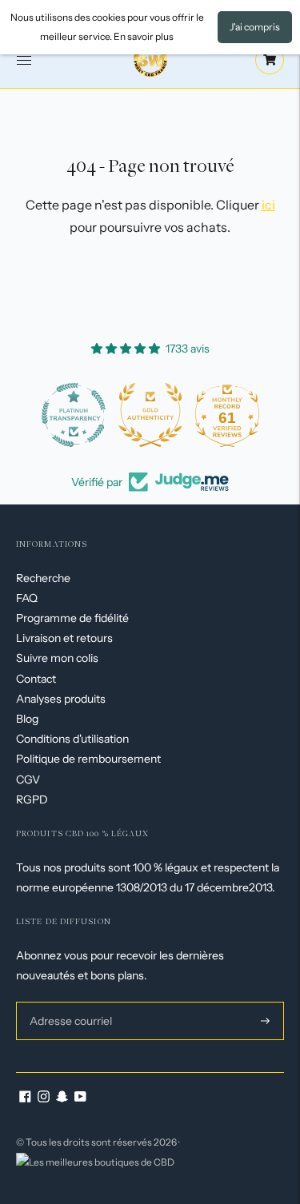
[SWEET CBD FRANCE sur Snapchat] (62, 1098)
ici (268, 205)
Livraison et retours (64, 638)
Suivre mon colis (57, 658)
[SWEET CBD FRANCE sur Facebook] (25, 1098)
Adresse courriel (69, 1001)
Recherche (43, 578)
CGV (28, 779)
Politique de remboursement (88, 759)
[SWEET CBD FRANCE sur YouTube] (80, 1098)
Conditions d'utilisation (72, 739)
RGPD (32, 799)
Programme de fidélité (72, 618)
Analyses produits (61, 699)
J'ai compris (255, 27)
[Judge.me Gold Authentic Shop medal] (150, 415)
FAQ (27, 598)
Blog (27, 719)
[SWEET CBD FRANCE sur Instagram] (44, 1098)
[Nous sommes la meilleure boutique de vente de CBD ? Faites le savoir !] (95, 1161)
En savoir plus (144, 36)
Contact (36, 679)
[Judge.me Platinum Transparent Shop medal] (74, 415)
